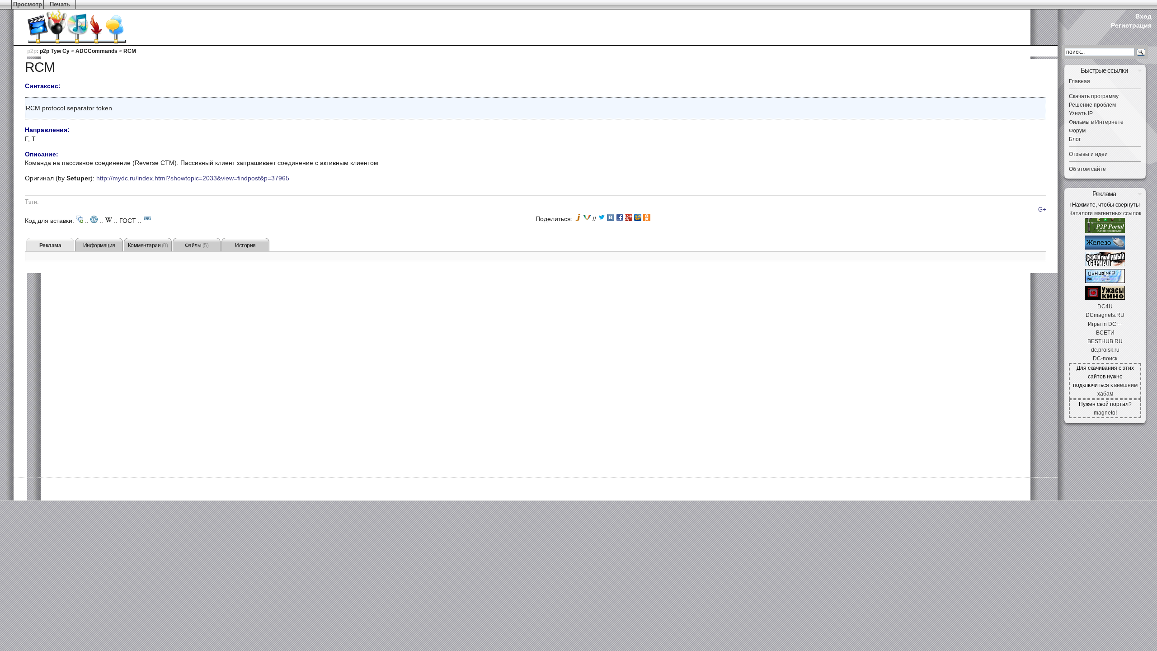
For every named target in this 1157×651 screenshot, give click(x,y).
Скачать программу (1094, 96)
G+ (1042, 210)
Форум (1077, 130)
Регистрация (1131, 25)
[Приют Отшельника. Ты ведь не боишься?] (1105, 298)
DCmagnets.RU (1105, 315)
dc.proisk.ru (1105, 350)
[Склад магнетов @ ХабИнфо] (1105, 281)
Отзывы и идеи (1088, 154)
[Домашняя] (63, 27)
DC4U (1105, 306)
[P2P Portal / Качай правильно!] (1105, 231)
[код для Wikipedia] (108, 219)
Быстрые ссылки (1104, 70)
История (245, 245)
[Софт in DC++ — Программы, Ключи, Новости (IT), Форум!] (1105, 248)
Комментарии (148, 245)
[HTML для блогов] (94, 219)
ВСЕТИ (1105, 333)
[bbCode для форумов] (79, 219)
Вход (1143, 16)
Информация (99, 245)
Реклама (50, 245)
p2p (32, 51)
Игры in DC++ (1105, 324)
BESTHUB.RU (1105, 341)
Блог (1075, 139)
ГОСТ (127, 220)
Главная (1079, 81)
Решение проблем (1092, 105)
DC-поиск (1105, 358)
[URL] (147, 218)
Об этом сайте (1087, 169)
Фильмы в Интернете (1096, 122)
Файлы (197, 245)
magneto (1104, 413)
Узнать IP (1081, 113)
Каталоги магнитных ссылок (1105, 213)
